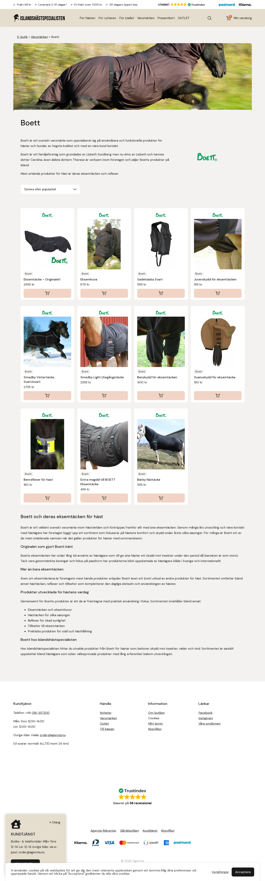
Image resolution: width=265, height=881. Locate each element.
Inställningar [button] (220, 872)
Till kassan (107, 729)
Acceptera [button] (243, 872)
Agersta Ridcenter (103, 831)
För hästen (87, 18)
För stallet (126, 18)
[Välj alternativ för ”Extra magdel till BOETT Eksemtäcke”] (104, 497)
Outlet (104, 724)
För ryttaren (107, 18)
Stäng (56, 822)
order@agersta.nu (53, 735)
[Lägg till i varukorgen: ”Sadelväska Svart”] (161, 293)
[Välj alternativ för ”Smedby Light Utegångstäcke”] (104, 395)
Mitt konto (155, 724)
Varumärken (145, 18)
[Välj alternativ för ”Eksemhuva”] (104, 293)
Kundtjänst (150, 831)
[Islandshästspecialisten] (39, 18)
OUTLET (183, 18)
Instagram (205, 718)
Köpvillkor (155, 729)
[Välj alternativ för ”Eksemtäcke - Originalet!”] (47, 293)
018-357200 (41, 713)
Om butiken (156, 713)
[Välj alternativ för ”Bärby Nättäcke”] (161, 497)
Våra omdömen (209, 724)
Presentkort (166, 18)
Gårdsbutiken (129, 831)
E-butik (22, 37)
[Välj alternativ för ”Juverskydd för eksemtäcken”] (218, 293)
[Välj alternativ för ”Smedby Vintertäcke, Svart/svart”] (47, 395)
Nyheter (106, 713)
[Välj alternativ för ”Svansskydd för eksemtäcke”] (218, 395)
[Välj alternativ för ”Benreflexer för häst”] (47, 497)
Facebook (205, 713)
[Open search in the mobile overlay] (209, 18)
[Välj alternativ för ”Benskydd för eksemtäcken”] (161, 395)
